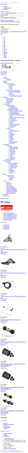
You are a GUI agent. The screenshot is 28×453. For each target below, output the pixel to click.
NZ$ (18, 31)
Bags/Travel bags (14, 148)
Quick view (3, 253)
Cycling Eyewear (14, 166)
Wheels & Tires (10, 83)
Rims (11, 89)
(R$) (5, 45)
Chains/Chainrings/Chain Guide (17, 117)
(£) (4, 43)
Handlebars (12, 133)
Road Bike (9, 102)
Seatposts (12, 139)
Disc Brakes (12, 118)
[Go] (24, 13)
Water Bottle (12, 158)
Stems (11, 140)
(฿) (4, 41)
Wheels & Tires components (13, 90)
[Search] (15, 70)
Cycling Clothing (14, 163)
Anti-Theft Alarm (14, 147)
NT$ (25, 31)
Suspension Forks (14, 108)
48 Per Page (6, 227)
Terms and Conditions (12, 190)
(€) (4, 38)
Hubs (11, 93)
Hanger (11, 122)
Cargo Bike (9, 101)
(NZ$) (5, 53)
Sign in (2, 14)
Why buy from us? (11, 193)
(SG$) (5, 56)
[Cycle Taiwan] (6, 68)
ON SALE (6, 78)
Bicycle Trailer (10, 100)
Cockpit (8, 128)
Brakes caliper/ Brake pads (16, 110)
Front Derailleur (13, 120)
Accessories (6, 144)
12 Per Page (6, 225)
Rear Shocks (13, 106)
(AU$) (5, 49)
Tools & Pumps (10, 175)
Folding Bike (10, 98)
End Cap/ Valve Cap (14, 131)
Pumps (11, 178)
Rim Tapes (12, 94)
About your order (8, 433)
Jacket (11, 172)
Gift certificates (7, 427)
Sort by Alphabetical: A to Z (10, 214)
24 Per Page (6, 226)
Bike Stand (12, 149)
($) (4, 36)
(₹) (4, 39)
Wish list (6, 9)
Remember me (5, 28)
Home (2, 198)
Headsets (12, 135)
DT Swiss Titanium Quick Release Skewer (11, 319)
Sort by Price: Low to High (10, 217)
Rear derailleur (13, 125)
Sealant (11, 156)
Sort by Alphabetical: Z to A (10, 215)
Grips (11, 132)
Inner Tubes (12, 85)
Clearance (9, 79)
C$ (20, 31)
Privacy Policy (10, 186)
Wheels (5, 82)
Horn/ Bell (12, 143)
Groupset (12, 121)
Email (2, 16)
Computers (12, 154)
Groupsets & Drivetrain (12, 109)
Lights (11, 155)
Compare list (7, 436)
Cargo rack (12, 152)
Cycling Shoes (13, 167)
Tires (11, 86)
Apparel (8, 162)
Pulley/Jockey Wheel (14, 124)
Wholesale (6, 194)
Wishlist (5, 435)
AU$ (12, 31)
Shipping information (9, 424)
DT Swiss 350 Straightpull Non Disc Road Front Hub (13, 341)
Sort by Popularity (8, 219)
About (8, 182)
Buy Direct (9, 183)
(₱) (4, 48)
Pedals (11, 136)
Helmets (11, 170)
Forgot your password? (10, 17)
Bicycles (6, 97)
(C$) (5, 54)
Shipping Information (12, 189)
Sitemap (5, 428)
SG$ (23, 31)
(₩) (4, 42)
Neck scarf (12, 171)
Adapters (12, 127)
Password (3, 17)
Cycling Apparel (7, 160)
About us (6, 423)
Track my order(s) (5, 13)
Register (6, 14)
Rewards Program (11, 187)
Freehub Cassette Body (15, 91)
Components (7, 104)
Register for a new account (7, 20)
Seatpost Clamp (13, 141)
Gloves (11, 168)
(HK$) (5, 52)
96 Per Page (6, 229)
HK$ (16, 31)
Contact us (6, 195)
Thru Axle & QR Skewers (16, 95)
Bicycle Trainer (10, 159)
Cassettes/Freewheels (15, 113)
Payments (9, 185)
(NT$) (5, 57)
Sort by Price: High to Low (10, 218)
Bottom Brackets (13, 112)
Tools (5, 174)
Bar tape (12, 129)
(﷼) (5, 46)
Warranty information (12, 191)
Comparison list (7, 7)
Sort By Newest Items (9, 213)
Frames (5, 81)
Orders (5, 6)
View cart (3, 74)
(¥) (4, 50)
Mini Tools (12, 177)
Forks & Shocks (10, 105)
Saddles (11, 137)
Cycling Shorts (13, 164)
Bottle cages (12, 151)
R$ (7, 31)
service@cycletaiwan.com (10, 448)
